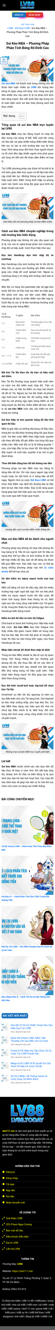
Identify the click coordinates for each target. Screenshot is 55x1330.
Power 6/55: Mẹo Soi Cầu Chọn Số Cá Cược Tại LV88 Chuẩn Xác (31, 1052)
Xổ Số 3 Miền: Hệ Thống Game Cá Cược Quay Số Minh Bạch (29, 1078)
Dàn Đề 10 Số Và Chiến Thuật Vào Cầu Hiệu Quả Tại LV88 (32, 1027)
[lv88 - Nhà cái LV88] (27, 5)
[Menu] (4, 5)
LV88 (10, 28)
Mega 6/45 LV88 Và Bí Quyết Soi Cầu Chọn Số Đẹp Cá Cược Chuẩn (31, 1065)
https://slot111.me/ (22, 1271)
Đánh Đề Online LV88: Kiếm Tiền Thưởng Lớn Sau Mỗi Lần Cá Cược (29, 1039)
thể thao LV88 (27, 24)
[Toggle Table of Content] (20, 116)
